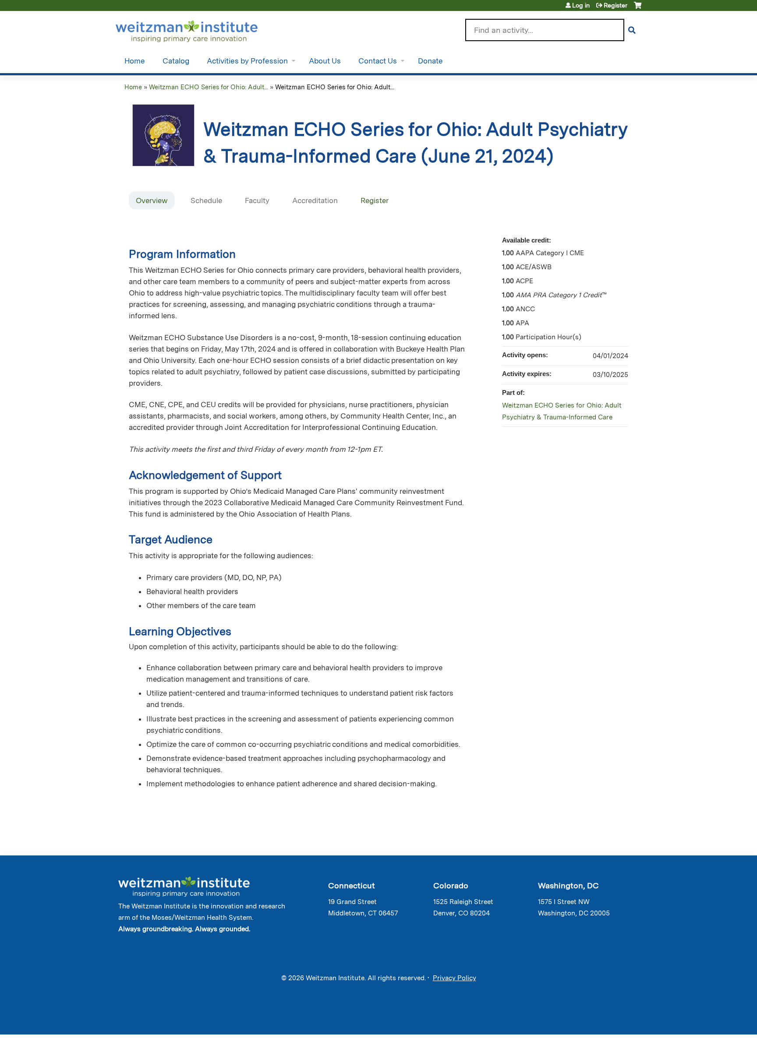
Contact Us (377, 60)
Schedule (206, 200)
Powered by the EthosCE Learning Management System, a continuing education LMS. (610, 1020)
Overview (152, 200)
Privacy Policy (454, 978)
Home (134, 60)
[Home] (199, 29)
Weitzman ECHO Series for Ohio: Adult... (208, 87)
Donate (430, 60)
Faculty (257, 200)
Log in (581, 5)
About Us (325, 60)
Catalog (176, 60)
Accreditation (315, 200)
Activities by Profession (247, 60)
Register (615, 5)
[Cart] (637, 8)
